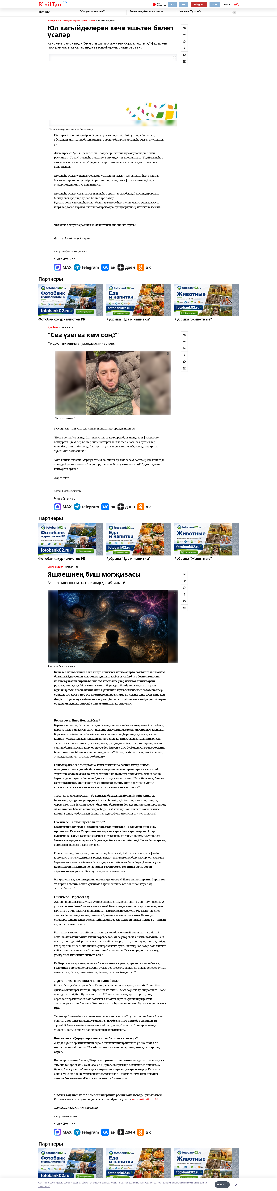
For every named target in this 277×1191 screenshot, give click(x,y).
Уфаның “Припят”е (190, 11)
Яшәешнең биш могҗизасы (146, 11)
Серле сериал (55, 567)
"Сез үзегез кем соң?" (92, 11)
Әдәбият (53, 327)
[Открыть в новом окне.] (63, 267)
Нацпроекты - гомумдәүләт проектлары (71, 20)
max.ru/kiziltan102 (145, 1099)
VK (172, 4)
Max (214, 4)
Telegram (199, 4)
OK (183, 4)
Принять (222, 1184)
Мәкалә (44, 11)
